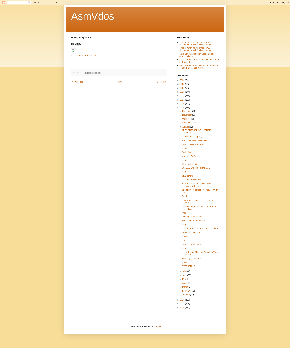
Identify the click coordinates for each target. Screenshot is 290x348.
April (184, 283)
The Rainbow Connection (193, 221)
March (185, 287)
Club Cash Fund (189, 164)
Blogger (157, 326)
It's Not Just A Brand (191, 232)
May (184, 279)
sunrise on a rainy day (192, 136)
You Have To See (190, 156)
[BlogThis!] (89, 72)
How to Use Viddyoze (192, 244)
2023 (182, 92)
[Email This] (86, 72)
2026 (182, 80)
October (186, 119)
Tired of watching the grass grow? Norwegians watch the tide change (195, 43)
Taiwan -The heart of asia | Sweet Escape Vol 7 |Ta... (197, 184)
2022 (182, 96)
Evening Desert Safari (192, 217)
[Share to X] (92, 72)
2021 (182, 100)
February (186, 291)
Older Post (161, 82)
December (187, 111)
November (187, 115)
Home (119, 82)
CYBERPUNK (188, 266)
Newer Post (77, 82)
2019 (182, 108)
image (185, 148)
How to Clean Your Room (193, 144)
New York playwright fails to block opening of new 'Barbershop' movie (198, 66)
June (184, 275)
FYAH (184, 240)
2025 (182, 84)
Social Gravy (188, 152)
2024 (182, 88)
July (184, 271)
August (185, 127)
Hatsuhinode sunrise (191, 180)
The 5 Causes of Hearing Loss (196, 140)
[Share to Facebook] (96, 72)
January (186, 295)
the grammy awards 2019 (83, 55)
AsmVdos (92, 16)
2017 (182, 304)
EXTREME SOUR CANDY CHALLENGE (200, 229)
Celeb (184, 196)
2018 (182, 300)
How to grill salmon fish (192, 258)
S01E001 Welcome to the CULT (196, 168)
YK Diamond (188, 176)
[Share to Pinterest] (99, 72)
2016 (182, 307)
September (187, 123)
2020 (182, 104)
